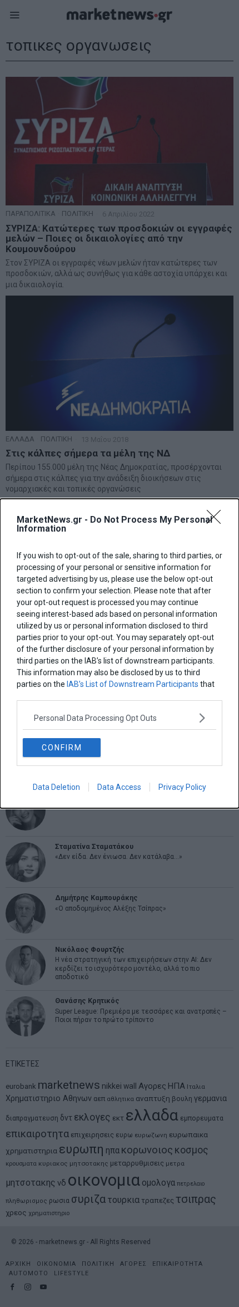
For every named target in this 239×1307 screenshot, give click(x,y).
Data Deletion (56, 787)
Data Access (119, 787)
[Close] (217, 520)
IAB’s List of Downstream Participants (132, 684)
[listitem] (119, 718)
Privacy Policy (182, 787)
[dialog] (119, 653)
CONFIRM (62, 747)
